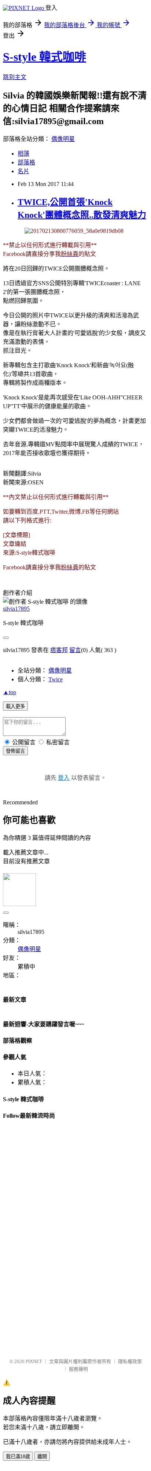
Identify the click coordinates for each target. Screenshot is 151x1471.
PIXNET (34, 1361)
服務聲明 (78, 1369)
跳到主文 (14, 77)
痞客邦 (59, 650)
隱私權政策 (130, 1361)
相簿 (23, 153)
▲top (9, 692)
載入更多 (15, 706)
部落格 (26, 162)
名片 (23, 171)
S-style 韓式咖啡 (44, 56)
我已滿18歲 (18, 1456)
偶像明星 (63, 139)
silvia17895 (16, 609)
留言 (75, 650)
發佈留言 (15, 751)
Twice (55, 679)
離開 (42, 1456)
